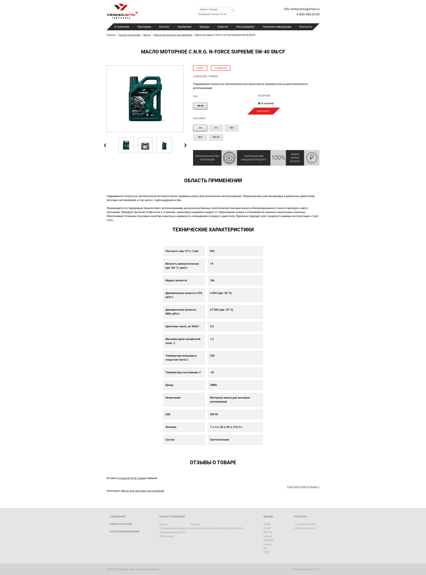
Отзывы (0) (220, 68)
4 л (216, 127)
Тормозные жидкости (172, 532)
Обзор (200, 68)
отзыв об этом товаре (132, 478)
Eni (265, 548)
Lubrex (267, 544)
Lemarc (268, 536)
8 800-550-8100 (308, 14)
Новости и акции (121, 524)
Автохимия (166, 536)
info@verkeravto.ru (305, 528)
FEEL (266, 552)
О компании (121, 26)
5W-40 (200, 105)
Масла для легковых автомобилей (173, 35)
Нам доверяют (245, 26)
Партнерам (144, 26)
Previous (105, 145)
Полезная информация (277, 26)
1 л (200, 127)
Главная (110, 35)
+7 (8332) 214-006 (305, 524)
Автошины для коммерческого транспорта (217, 528)
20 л (232, 127)
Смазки (195, 524)
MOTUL (268, 532)
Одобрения (184, 26)
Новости (222, 26)
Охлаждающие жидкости (174, 528)
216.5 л (216, 137)
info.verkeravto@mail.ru (302, 9)
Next (185, 145)
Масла (147, 35)
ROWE (267, 528)
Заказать (263, 111)
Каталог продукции (129, 35)
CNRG (267, 524)
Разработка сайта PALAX (306, 569)
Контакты (306, 26)
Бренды (204, 26)
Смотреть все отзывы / (303, 486)
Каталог (164, 26)
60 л (200, 137)
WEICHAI (269, 540)
